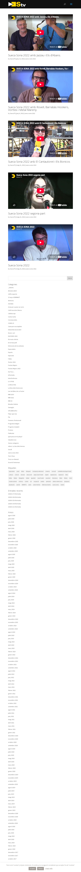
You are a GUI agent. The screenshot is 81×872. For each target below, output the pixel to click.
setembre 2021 (13, 707)
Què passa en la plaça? (15, 437)
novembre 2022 (13, 661)
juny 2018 (11, 833)
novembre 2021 (13, 700)
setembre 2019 (13, 784)
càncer (17, 474)
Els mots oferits (13, 339)
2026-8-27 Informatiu (14, 494)
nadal (26, 481)
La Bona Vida (12, 385)
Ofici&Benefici (12, 411)
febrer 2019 (12, 807)
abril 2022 (11, 684)
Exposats (11, 356)
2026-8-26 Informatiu (14, 497)
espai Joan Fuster (38, 474)
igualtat (33, 478)
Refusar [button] (40, 868)
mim (70, 478)
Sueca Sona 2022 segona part (26, 213)
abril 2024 (11, 606)
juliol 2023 (11, 635)
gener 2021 (11, 732)
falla (66, 474)
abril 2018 (11, 839)
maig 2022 (11, 681)
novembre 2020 (13, 739)
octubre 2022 (12, 664)
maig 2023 (11, 642)
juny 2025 (11, 561)
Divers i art (11, 333)
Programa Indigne (13, 424)
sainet (18, 484)
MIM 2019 (11, 394)
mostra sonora (13, 481)
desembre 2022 (13, 658)
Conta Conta (12, 317)
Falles (10, 359)
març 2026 (11, 532)
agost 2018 (11, 826)
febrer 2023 (12, 652)
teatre (62, 484)
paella (42, 481)
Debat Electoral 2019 (14, 330)
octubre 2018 (12, 820)
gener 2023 (11, 655)
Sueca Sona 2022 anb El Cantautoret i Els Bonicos (39, 161)
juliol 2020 (11, 752)
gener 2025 (11, 577)
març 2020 (11, 765)
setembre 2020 (13, 745)
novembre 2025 (13, 545)
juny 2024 (11, 600)
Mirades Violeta (13, 404)
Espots (10, 352)
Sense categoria (13, 443)
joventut (48, 478)
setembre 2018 (13, 823)
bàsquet (28, 471)
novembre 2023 (13, 622)
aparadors (12, 471)
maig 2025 (11, 564)
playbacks (11, 484)
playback (66, 481)
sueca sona (56, 484)
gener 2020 (11, 771)
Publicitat (11, 433)
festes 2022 (12, 362)
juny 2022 (11, 677)
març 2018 (11, 843)
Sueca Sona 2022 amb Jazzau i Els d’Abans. (34, 55)
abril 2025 (11, 567)
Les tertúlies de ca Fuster (16, 391)
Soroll (10, 449)
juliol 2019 (11, 791)
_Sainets (11, 287)
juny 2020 (11, 755)
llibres (65, 478)
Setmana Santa (46, 484)
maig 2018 (11, 836)
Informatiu (11, 375)
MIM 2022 (11, 398)
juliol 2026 (11, 519)
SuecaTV (12, 59)
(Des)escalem (12, 291)
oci (31, 481)
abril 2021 (11, 723)
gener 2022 (11, 694)
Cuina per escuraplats (15, 326)
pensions (48, 481)
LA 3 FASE (11, 381)
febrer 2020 (12, 768)
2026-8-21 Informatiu (14, 507)
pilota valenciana (57, 481)
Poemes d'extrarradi (14, 420)
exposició (61, 474)
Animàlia (10, 304)
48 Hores (11, 301)
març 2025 (11, 571)
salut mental (36, 484)
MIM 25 (10, 401)
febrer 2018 (12, 846)
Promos (10, 430)
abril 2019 (11, 800)
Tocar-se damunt (13, 459)
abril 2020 (11, 762)
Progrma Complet (13, 427)
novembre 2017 (13, 856)
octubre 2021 (12, 703)
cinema (47, 471)
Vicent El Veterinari (14, 462)
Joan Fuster (40, 478)
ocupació (36, 481)
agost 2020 (11, 749)
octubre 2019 (12, 781)
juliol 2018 (11, 830)
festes (15, 478)
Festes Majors (12, 365)
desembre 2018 (13, 813)
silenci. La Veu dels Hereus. (16, 446)
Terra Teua (11, 456)
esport (46, 474)
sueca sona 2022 (30, 59)
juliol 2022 (11, 674)
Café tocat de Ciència (15, 310)
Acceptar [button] (32, 868)
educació (29, 474)
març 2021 (11, 726)
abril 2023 (11, 645)
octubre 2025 (12, 548)
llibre (60, 478)
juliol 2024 (11, 596)
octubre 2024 (12, 587)
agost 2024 (11, 593)
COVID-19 (11, 323)
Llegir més (49, 868)
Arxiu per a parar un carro (16, 307)
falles (10, 478)
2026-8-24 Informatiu (14, 504)
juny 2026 (11, 522)
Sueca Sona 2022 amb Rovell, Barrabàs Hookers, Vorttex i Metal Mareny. (38, 108)
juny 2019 (11, 794)
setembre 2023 (13, 629)
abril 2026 (11, 528)
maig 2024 (11, 603)
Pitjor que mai (12, 414)
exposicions (53, 474)
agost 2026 (11, 515)
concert (54, 471)
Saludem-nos (12, 440)
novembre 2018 (13, 817)
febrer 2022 (12, 690)
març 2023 (11, 648)
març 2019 (11, 804)
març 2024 (11, 609)
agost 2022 (11, 671)
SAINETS (24, 484)
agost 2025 (11, 554)
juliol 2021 (11, 713)
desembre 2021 (13, 697)
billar (22, 471)
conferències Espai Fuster (64, 471)
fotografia (21, 478)
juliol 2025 (11, 558)
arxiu (18, 471)
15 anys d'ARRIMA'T (14, 297)
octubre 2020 (12, 742)
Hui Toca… (11, 372)
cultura (11, 474)
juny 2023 (11, 638)
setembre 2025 (13, 551)
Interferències (12, 378)
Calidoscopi (12, 313)
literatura (54, 478)
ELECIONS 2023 (12, 336)
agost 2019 (11, 787)
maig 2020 (11, 758)
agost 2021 (11, 710)
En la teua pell (12, 343)
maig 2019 (11, 797)
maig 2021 (11, 719)
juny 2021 (11, 716)
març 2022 (11, 687)
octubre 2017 (12, 859)
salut (29, 484)
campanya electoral (37, 471)
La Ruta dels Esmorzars (15, 388)
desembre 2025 (13, 541)
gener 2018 (11, 849)
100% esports (12, 294)
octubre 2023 (12, 626)
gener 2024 (11, 616)
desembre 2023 (13, 619)
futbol (27, 478)
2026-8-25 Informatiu (14, 500)
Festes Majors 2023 (14, 368)
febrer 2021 (12, 729)
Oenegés (11, 407)
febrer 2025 (12, 574)
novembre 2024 (13, 583)
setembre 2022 (13, 668)
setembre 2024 (13, 590)
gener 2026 (11, 538)
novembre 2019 (13, 778)
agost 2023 (11, 632)
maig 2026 (11, 525)
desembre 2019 (13, 775)
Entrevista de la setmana (16, 346)
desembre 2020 (13, 736)
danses (23, 474)
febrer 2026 (12, 535)
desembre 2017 (13, 852)
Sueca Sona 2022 (19, 265)
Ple (9, 417)
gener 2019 (11, 810)
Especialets (12, 349)
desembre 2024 (13, 580)
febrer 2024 (12, 613)
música (21, 481)
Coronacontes (12, 320)
